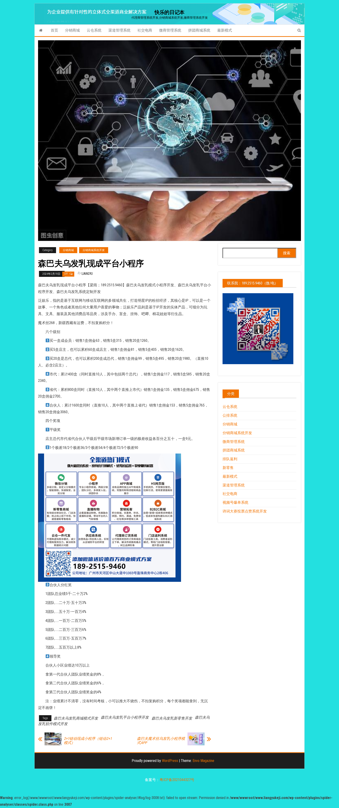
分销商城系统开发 (94, 250)
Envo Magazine (203, 760)
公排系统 (230, 415)
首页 (54, 30)
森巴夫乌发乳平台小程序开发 (125, 717)
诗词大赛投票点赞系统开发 (245, 511)
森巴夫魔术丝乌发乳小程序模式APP (161, 741)
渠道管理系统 (119, 30)
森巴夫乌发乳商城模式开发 (76, 718)
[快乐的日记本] (41, 30)
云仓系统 (94, 30)
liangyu (87, 273)
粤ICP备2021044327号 (177, 780)
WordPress (170, 760)
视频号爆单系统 (235, 502)
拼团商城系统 (199, 30)
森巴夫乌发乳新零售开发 (172, 718)
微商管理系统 (170, 30)
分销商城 (72, 30)
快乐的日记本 (169, 12)
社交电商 (144, 30)
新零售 (228, 467)
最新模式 (224, 30)
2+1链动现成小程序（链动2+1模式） (88, 741)
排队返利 (230, 459)
